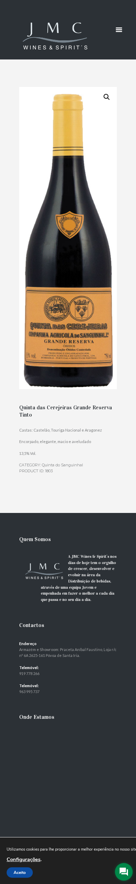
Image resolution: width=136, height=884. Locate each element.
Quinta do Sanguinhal (62, 465)
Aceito (20, 872)
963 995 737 (29, 691)
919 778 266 (29, 673)
